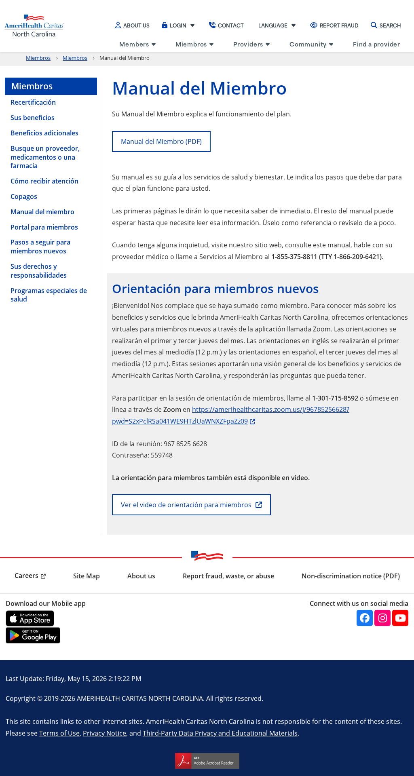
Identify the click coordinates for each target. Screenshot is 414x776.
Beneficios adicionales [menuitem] (44, 133)
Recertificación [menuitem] (33, 102)
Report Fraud (339, 25)
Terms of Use (59, 733)
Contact (231, 25)
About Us (136, 25)
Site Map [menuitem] (86, 575)
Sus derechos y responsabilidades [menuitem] (39, 271)
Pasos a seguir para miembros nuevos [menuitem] (40, 246)
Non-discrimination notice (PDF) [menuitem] (351, 575)
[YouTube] (400, 618)
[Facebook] (365, 618)
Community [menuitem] (308, 43)
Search (390, 25)
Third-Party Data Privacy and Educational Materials (220, 733)
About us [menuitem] (141, 575)
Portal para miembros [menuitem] (44, 227)
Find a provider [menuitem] (376, 43)
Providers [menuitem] (248, 43)
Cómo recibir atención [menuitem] (44, 181)
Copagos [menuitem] (24, 196)
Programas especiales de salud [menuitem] (49, 295)
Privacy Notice (104, 733)
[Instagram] (382, 618)
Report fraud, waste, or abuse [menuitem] (228, 575)
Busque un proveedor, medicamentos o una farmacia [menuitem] (45, 157)
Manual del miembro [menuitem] (42, 211)
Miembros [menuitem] (191, 43)
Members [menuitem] (134, 43)
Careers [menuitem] (26, 575)
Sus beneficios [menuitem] (33, 117)
